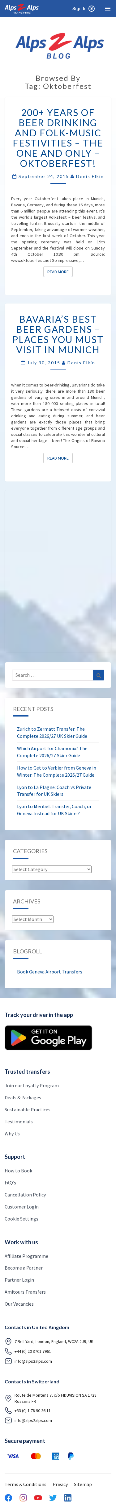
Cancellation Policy (25, 1195)
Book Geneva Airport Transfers (49, 972)
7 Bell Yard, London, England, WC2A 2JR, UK (54, 1341)
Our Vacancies (19, 1304)
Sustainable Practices (27, 1109)
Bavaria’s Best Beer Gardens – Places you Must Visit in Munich (58, 334)
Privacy (60, 1484)
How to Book (18, 1170)
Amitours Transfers (25, 1292)
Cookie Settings (21, 1219)
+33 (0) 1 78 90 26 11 (33, 1410)
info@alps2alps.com (33, 1361)
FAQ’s (10, 1182)
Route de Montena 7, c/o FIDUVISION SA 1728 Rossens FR (56, 1398)
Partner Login (19, 1280)
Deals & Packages (23, 1097)
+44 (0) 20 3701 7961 (33, 1351)
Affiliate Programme (26, 1256)
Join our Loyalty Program (32, 1085)
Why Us (12, 1133)
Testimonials (19, 1121)
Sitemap (83, 1484)
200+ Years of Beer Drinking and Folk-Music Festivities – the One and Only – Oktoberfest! (58, 138)
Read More (60, 272)
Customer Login (22, 1207)
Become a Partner (24, 1268)
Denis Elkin (90, 176)
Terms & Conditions (25, 1484)
